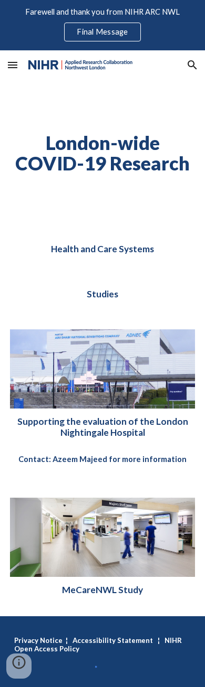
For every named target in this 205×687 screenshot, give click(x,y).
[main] (102, 153)
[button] (12, 64)
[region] (102, 25)
